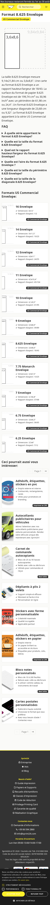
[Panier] (46, 7)
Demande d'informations (26, 825)
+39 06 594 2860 (26, 829)
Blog (26, 770)
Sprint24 (11, 8)
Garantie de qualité (26, 808)
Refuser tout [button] (37, 894)
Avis (26, 766)
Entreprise (26, 762)
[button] (3, 885)
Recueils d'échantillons (26, 791)
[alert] (25, 887)
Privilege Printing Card (26, 804)
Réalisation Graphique (26, 812)
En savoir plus (23, 880)
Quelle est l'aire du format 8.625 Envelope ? (24, 163)
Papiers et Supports (26, 787)
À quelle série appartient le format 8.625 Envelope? (21, 135)
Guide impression (26, 783)
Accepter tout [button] (13, 894)
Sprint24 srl (7, 851)
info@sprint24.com (26, 833)
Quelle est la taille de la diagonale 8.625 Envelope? (19, 180)
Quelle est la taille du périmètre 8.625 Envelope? (24, 172)
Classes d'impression (26, 795)
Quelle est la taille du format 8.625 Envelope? (22, 143)
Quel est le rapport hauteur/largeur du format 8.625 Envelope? (23, 153)
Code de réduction (26, 800)
